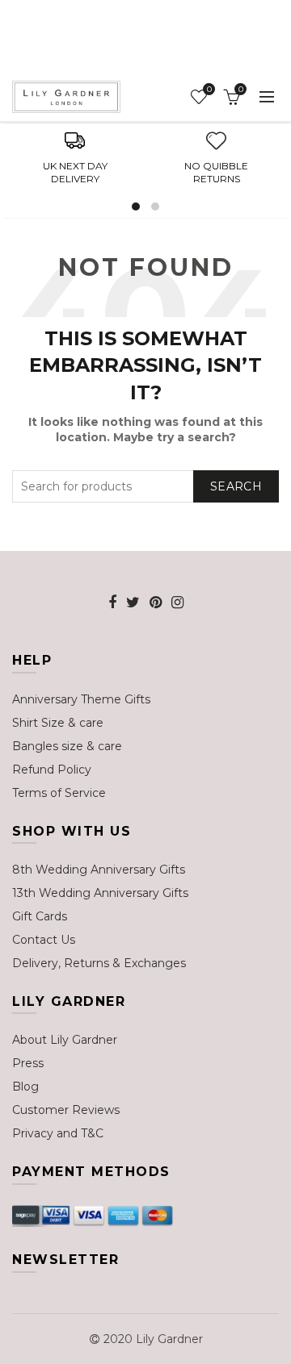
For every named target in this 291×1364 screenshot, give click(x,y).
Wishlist (209, 89)
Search (236, 486)
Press (28, 1063)
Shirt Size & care (57, 722)
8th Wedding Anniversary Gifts (98, 869)
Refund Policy (51, 769)
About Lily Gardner (64, 1039)
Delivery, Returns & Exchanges (99, 963)
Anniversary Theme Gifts (81, 699)
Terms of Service (59, 793)
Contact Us (43, 939)
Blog (25, 1086)
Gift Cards (39, 916)
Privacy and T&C (57, 1133)
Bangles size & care (67, 746)
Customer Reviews (66, 1110)
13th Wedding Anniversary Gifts (100, 893)
